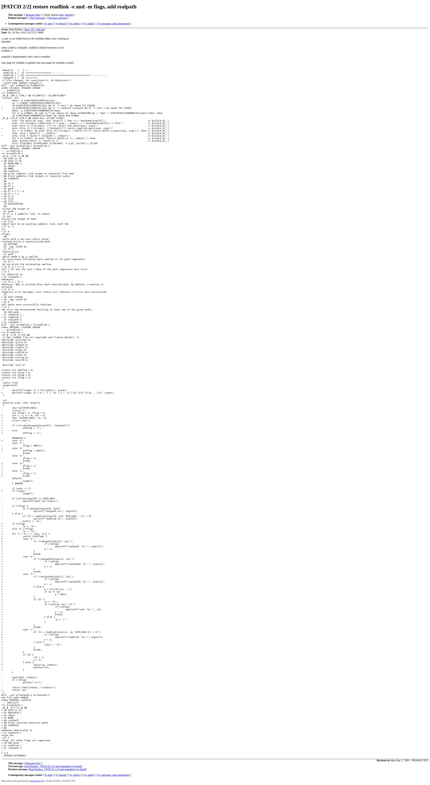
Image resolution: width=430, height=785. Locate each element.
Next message (37, 17)
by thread (61, 23)
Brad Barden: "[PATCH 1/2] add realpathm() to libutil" (53, 766)
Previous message (57, 17)
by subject (75, 23)
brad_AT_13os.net (34, 29)
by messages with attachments (114, 23)
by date (48, 23)
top (61, 14)
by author (89, 23)
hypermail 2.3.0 (37, 781)
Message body (33, 14)
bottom (68, 14)
